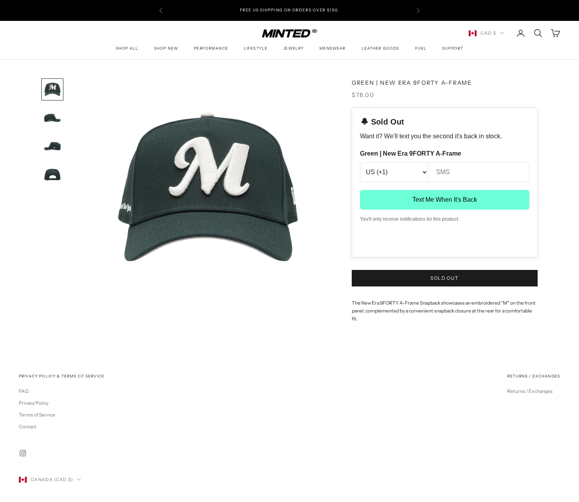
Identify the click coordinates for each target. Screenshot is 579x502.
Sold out (445, 278)
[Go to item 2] (52, 118)
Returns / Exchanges (530, 391)
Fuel (421, 48)
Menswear (332, 48)
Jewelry (293, 48)
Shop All (127, 48)
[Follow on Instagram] (23, 453)
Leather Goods (380, 48)
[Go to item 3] (52, 146)
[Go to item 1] (52, 89)
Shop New (166, 48)
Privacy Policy (33, 403)
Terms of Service (37, 415)
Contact (28, 426)
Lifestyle (255, 48)
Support (452, 48)
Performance (211, 48)
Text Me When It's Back (444, 199)
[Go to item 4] (52, 175)
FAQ (23, 391)
